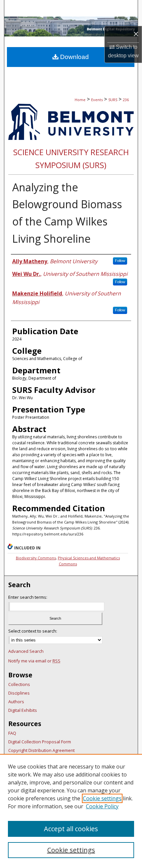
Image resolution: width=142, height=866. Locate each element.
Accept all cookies (71, 828)
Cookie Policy (102, 806)
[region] (71, 810)
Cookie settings (102, 798)
